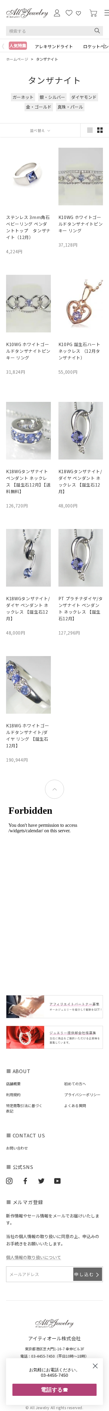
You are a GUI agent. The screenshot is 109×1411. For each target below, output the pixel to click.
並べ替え (38, 130)
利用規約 (13, 1094)
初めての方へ (75, 1083)
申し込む (84, 1274)
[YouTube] (57, 1180)
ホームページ (17, 59)
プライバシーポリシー (82, 1094)
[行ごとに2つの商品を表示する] (100, 130)
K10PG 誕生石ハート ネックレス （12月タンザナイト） (79, 351)
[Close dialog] (95, 1366)
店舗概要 (13, 1083)
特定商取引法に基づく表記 (24, 1108)
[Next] (106, 46)
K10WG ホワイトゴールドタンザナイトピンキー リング (80, 224)
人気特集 (17, 45)
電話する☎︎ (54, 1389)
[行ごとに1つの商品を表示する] (90, 130)
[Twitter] (41, 1180)
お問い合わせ (17, 1147)
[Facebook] (25, 1180)
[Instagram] (9, 1180)
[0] (93, 13)
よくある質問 (75, 1105)
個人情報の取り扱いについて (33, 1257)
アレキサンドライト (54, 46)
